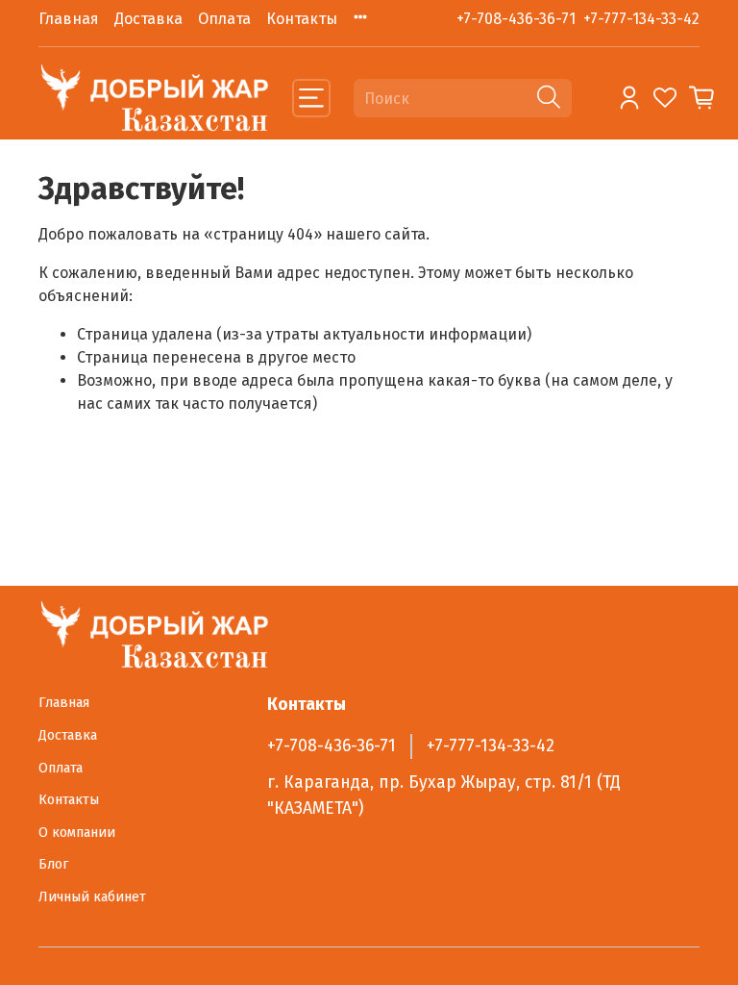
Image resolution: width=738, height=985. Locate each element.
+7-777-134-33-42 (641, 19)
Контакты (301, 19)
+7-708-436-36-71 (516, 19)
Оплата (224, 19)
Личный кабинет (92, 897)
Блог (53, 864)
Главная (68, 19)
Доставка (148, 19)
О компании (76, 832)
